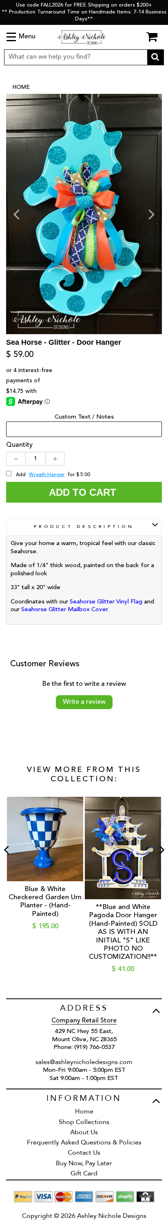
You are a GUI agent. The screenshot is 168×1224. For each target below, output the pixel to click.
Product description (84, 527)
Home (21, 87)
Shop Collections (84, 1122)
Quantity (19, 445)
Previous (16, 214)
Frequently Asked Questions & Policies (84, 1142)
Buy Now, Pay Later (84, 1163)
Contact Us (84, 1152)
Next (151, 214)
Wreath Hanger (47, 474)
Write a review (84, 702)
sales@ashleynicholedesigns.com (84, 1062)
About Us (84, 1132)
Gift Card (84, 1173)
